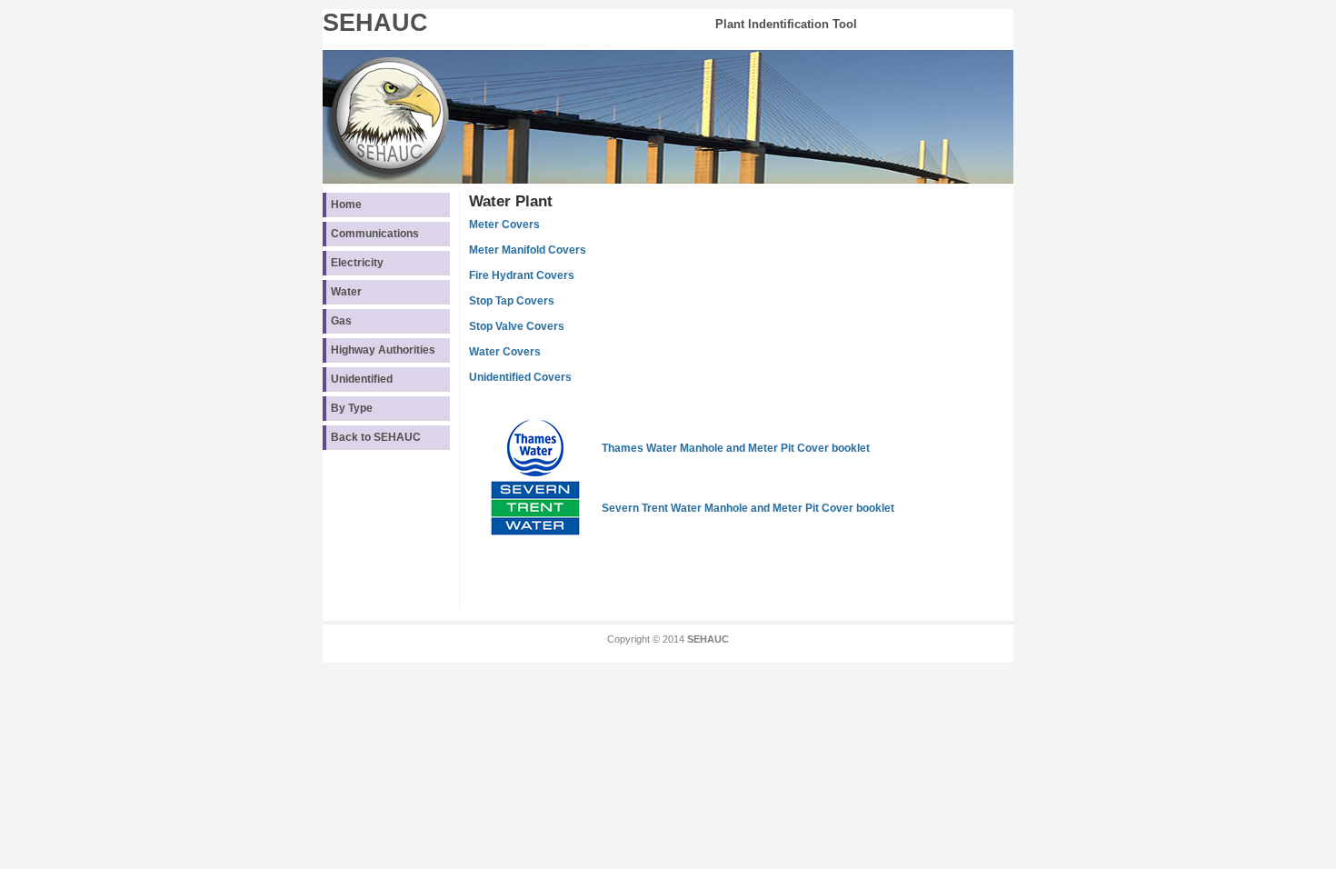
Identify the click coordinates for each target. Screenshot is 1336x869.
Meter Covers (504, 224)
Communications (375, 233)
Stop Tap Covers (511, 301)
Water (346, 291)
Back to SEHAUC (376, 437)
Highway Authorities (383, 350)
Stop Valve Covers (516, 326)
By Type (352, 408)
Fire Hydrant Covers (521, 275)
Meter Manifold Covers (527, 250)
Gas (341, 321)
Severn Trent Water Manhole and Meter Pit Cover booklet (748, 508)
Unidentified (362, 379)
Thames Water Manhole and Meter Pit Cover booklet (736, 448)
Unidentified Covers (520, 377)
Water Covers (505, 351)
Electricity (357, 262)
